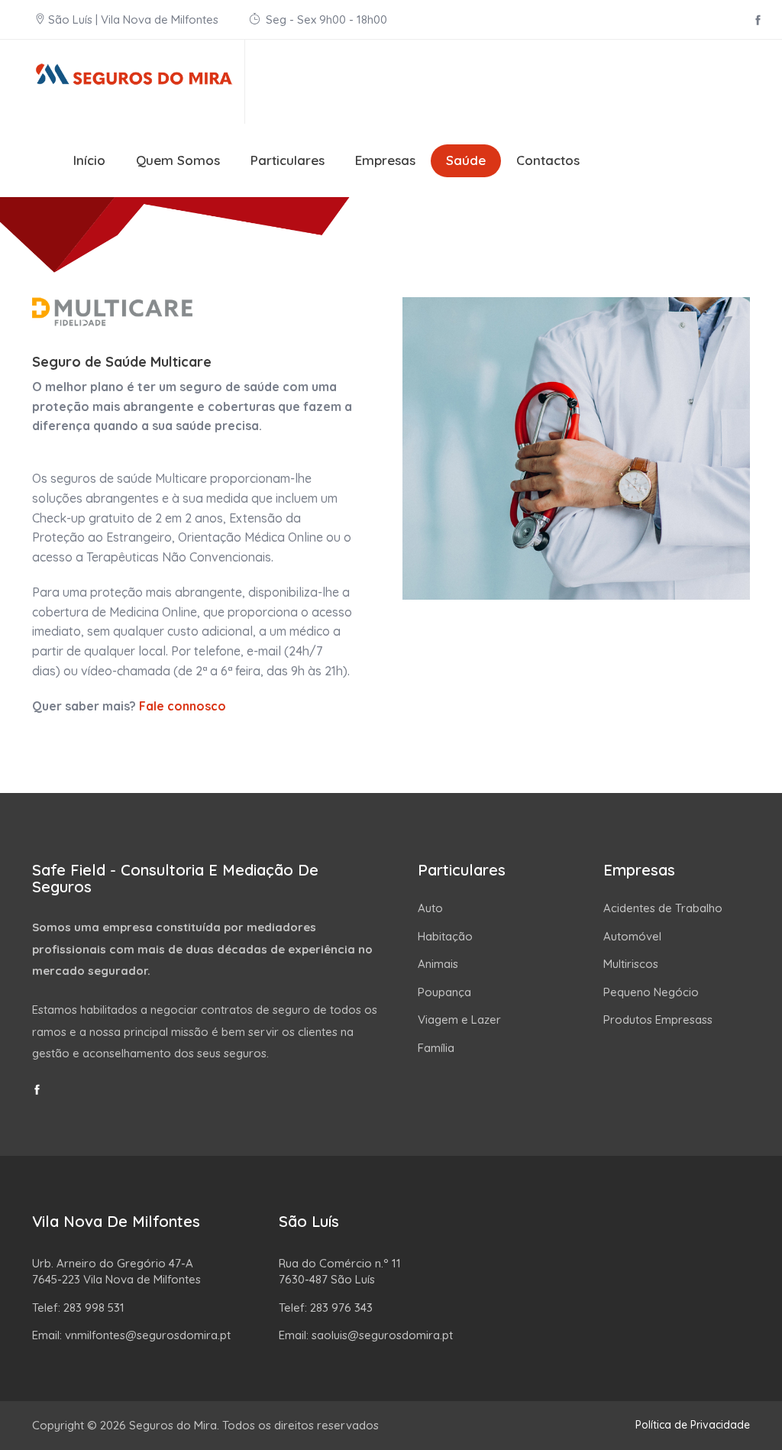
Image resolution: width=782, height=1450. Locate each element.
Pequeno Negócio (651, 992)
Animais (438, 963)
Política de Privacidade (692, 1425)
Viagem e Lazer (459, 1019)
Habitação (445, 936)
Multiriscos (630, 963)
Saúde (466, 160)
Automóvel (632, 936)
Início (89, 160)
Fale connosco (182, 706)
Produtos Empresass (658, 1019)
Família (436, 1048)
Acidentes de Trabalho (662, 908)
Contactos (548, 160)
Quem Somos (178, 160)
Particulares (287, 160)
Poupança (444, 992)
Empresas (385, 160)
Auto (430, 908)
